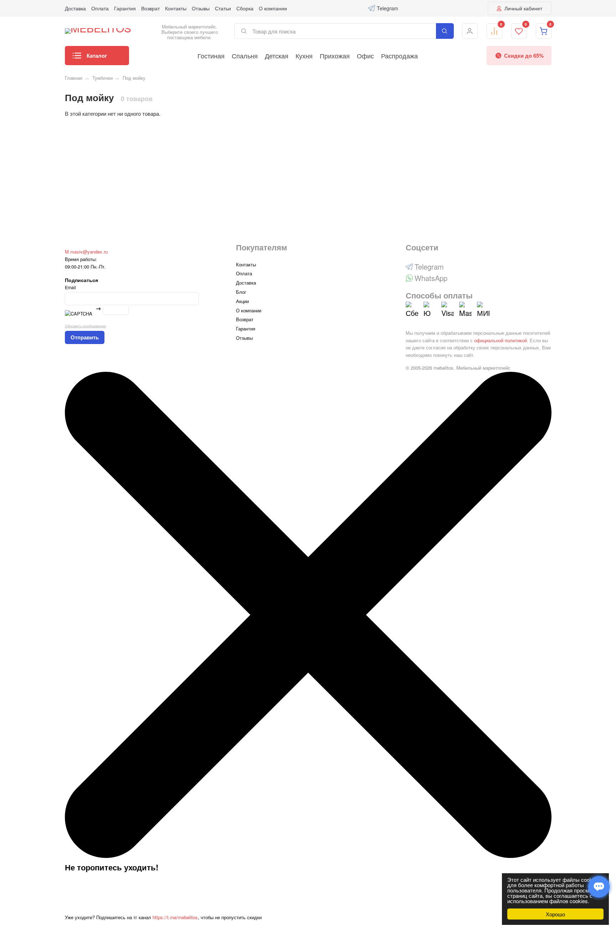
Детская (276, 55)
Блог (241, 291)
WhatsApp (431, 278)
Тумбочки (102, 77)
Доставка (75, 8)
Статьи (223, 8)
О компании (273, 8)
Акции (242, 301)
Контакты (175, 8)
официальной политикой (500, 340)
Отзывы (201, 8)
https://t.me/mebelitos (175, 917)
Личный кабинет (522, 8)
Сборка (244, 8)
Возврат (150, 8)
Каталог (97, 55)
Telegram (387, 8)
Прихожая (335, 55)
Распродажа (399, 55)
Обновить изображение (85, 325)
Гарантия (125, 8)
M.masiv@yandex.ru (86, 251)
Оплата (100, 8)
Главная (73, 77)
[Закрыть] (308, 856)
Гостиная (211, 55)
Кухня (304, 55)
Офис (365, 55)
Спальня (245, 55)
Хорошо (555, 914)
